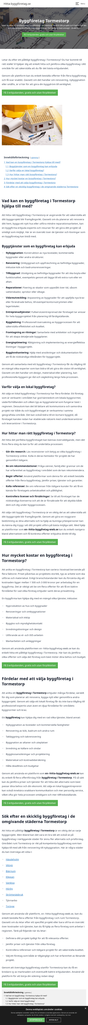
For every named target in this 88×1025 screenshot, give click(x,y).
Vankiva (10, 882)
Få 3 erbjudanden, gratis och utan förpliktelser (44, 34)
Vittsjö (9, 865)
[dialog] (44, 1015)
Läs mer (68, 1015)
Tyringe (10, 906)
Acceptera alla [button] (36, 1020)
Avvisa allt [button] (53, 1020)
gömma (34, 157)
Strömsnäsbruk (14, 894)
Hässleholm (12, 859)
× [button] (85, 1008)
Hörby (9, 888)
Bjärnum (11, 871)
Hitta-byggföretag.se (17, 4)
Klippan (10, 876)
